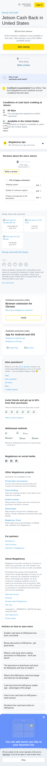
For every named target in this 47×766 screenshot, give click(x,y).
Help (7, 376)
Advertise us (10, 541)
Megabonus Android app (15, 338)
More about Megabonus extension (19, 310)
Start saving (23, 47)
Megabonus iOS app (14, 341)
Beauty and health (10, 13)
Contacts (8, 598)
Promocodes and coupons (16, 481)
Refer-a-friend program (14, 418)
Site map (8, 605)
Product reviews (12, 499)
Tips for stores (10, 544)
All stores (8, 382)
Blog (7, 386)
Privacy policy (10, 618)
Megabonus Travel (13, 520)
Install (23, 318)
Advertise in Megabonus (14, 548)
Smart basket (10, 509)
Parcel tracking (11, 490)
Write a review (11, 172)
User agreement (11, 615)
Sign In (39, 5)
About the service (12, 594)
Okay (23, 760)
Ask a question (24, 367)
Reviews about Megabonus (16, 601)
